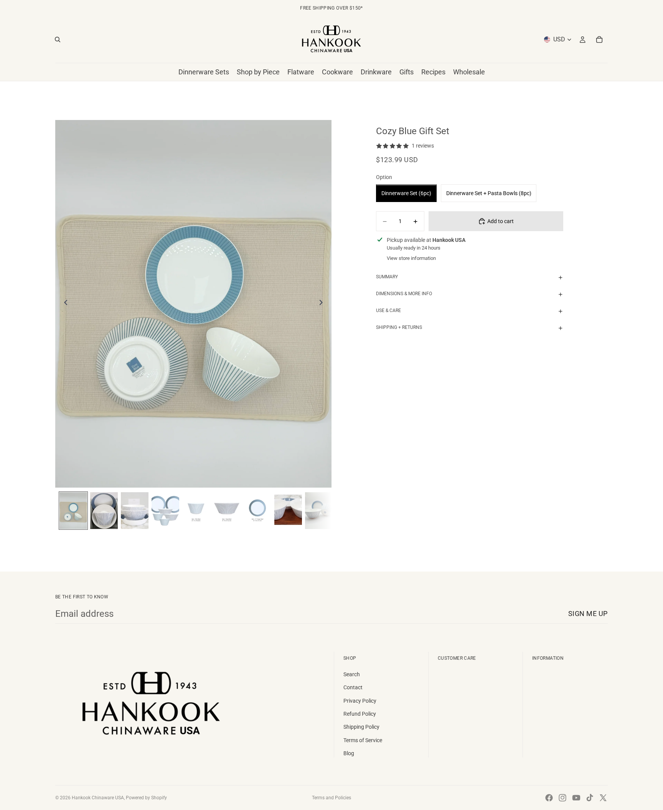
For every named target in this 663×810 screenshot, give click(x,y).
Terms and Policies (331, 797)
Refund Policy (359, 714)
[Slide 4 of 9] (165, 510)
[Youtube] (576, 797)
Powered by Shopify (146, 797)
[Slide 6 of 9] (227, 510)
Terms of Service (362, 740)
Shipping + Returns (399, 327)
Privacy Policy (359, 701)
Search (351, 674)
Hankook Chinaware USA (98, 797)
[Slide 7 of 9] (257, 510)
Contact (353, 687)
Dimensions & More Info (404, 294)
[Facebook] (549, 797)
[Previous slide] (63, 303)
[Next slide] (323, 303)
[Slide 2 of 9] (104, 510)
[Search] (57, 39)
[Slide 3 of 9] (134, 510)
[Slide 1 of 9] (73, 510)
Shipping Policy (361, 727)
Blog (348, 753)
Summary (387, 277)
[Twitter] (603, 797)
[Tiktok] (589, 797)
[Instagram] (562, 797)
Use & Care (388, 311)
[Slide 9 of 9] (319, 510)
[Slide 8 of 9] (288, 510)
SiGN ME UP (588, 614)
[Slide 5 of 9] (196, 510)
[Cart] (599, 39)
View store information (411, 258)
